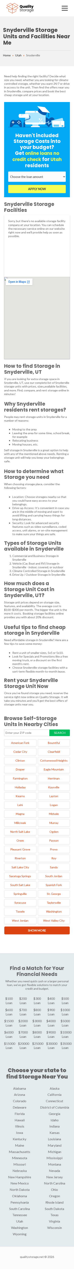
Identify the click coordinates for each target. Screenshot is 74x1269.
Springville (20, 893)
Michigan (54, 1152)
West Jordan (20, 920)
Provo (54, 849)
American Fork (20, 743)
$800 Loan (37, 1012)
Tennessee (19, 1215)
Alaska (54, 1088)
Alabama (19, 1088)
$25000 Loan (37, 1046)
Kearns (20, 796)
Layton (53, 796)
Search (59, 732)
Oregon (54, 1196)
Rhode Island (54, 1202)
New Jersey (54, 1177)
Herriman (54, 778)
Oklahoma (19, 1196)
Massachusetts (19, 1152)
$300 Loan (37, 1000)
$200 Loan (23, 1000)
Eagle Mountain (54, 769)
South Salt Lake (20, 885)
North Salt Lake (20, 831)
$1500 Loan (9, 1023)
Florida (20, 1114)
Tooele (20, 911)
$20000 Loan (23, 1046)
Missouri (19, 1164)
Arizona (19, 1094)
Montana (54, 1164)
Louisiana (54, 1139)
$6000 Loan (9, 1034)
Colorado (19, 1101)
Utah (18, 55)
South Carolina (19, 1209)
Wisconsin (54, 1228)
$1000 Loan (65, 1012)
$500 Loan (65, 1000)
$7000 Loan (23, 1034)
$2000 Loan (23, 1023)
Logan (54, 805)
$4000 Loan (51, 1023)
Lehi (20, 805)
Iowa (19, 1132)
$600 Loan (9, 1012)
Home (7, 55)
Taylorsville (54, 902)
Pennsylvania (19, 1202)
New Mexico (19, 1183)
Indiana (54, 1126)
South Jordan (53, 876)
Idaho (55, 1120)
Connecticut (54, 1101)
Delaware (19, 1107)
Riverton (20, 858)
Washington (54, 911)
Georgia (54, 1114)
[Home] (20, 8)
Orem (20, 840)
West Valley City (54, 920)
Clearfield (54, 751)
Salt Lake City (20, 867)
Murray (53, 823)
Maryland (54, 1145)
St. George (54, 893)
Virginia (54, 1221)
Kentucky (19, 1139)
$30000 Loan (51, 1046)
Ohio (54, 1189)
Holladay (20, 787)
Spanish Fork (54, 885)
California (54, 1094)
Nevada (54, 1171)
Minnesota (19, 1158)
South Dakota (54, 1209)
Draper (20, 769)
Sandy (54, 867)
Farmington (20, 778)
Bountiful (54, 743)
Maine (19, 1145)
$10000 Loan (66, 1034)
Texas (54, 1215)
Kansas (55, 1132)
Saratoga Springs (20, 876)
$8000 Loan (37, 1034)
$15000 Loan (9, 1046)
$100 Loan (9, 1000)
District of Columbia (54, 1107)
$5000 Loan (65, 1023)
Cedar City (20, 751)
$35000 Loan (66, 1046)
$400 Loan (51, 1000)
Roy (53, 858)
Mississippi (54, 1158)
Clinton (20, 760)
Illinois (19, 1126)
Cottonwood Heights (54, 760)
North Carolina (54, 1183)
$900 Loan (51, 1012)
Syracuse (20, 902)
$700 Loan (23, 1012)
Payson (54, 840)
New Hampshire (19, 1177)
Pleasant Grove (20, 849)
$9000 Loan (51, 1034)
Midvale (54, 813)
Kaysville (53, 787)
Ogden (53, 831)
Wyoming (20, 1234)
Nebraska (20, 1171)
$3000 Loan (37, 1023)
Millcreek (20, 823)
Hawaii (20, 1120)
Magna (20, 813)
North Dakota (20, 1189)
